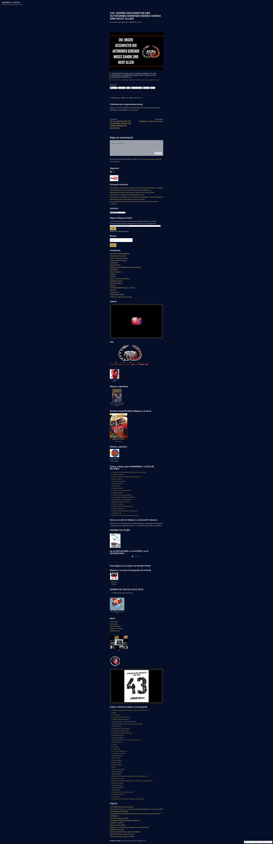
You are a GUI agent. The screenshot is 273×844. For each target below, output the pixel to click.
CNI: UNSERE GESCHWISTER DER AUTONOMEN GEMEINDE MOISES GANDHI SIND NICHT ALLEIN (135, 80)
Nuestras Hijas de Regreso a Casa (122, 506)
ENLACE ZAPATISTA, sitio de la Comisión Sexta (126, 740)
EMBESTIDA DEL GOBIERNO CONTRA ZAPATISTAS (125, 267)
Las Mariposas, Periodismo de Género (123, 497)
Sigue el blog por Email (121, 218)
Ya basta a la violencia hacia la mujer (121, 297)
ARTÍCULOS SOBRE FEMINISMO (119, 253)
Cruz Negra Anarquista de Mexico (122, 733)
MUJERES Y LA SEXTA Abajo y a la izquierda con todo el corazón (129, 827)
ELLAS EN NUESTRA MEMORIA (119, 811)
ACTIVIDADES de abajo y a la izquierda (121, 807)
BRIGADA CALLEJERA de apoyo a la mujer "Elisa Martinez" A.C (131, 710)
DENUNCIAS (113, 263)
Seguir (113, 228)
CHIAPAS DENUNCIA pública (120, 719)
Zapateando (115, 796)
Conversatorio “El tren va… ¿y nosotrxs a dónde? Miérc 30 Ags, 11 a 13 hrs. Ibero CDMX (136, 809)
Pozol (113, 767)
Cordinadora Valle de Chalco (120, 730)
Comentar (158, 153)
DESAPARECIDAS (115, 265)
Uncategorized (114, 292)
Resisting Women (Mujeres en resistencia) (124, 511)
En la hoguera (116, 486)
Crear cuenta (114, 622)
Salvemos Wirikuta (117, 785)
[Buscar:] (121, 240)
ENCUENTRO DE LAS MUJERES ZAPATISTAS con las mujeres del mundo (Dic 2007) (135, 813)
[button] (133, 333)
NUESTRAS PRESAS (116, 283)
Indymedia (115, 746)
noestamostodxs (117, 765)
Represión (113, 290)
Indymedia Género (117, 492)
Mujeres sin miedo (117, 504)
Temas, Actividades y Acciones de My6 (122, 836)
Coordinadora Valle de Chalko (121, 728)
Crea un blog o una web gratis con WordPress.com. (133, 840)
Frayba (114, 744)
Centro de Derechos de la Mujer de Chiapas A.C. (126, 477)
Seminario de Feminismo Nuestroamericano (125, 515)
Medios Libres (116, 758)
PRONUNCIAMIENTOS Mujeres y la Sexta (122, 288)
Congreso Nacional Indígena (118, 260)
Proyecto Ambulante (118, 769)
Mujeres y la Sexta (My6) (117, 825)
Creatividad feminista (118, 481)
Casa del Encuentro (118, 474)
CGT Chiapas (116, 715)
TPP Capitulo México (118, 794)
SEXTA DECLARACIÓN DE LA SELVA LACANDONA (125, 832)
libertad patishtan (117, 755)
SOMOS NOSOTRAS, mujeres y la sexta (122, 834)
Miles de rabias (116, 762)
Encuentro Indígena (118, 737)
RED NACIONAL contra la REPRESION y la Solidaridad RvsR (130, 776)
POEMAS (112, 285)
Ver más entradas (133, 110)
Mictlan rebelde (116, 760)
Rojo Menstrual (116, 513)
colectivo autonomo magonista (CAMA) (124, 721)
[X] (113, 172)
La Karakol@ (116, 749)
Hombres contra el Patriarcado (121, 490)
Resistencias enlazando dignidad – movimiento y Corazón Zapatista (132, 780)
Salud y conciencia (117, 783)
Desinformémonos (117, 735)
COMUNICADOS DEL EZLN (118, 256)
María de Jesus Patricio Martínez (120, 278)
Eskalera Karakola (117, 488)
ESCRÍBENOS (114, 269)
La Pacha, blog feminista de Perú (122, 495)
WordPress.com (115, 631)
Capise (114, 712)
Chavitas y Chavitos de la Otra (121, 717)
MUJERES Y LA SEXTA (11, 2)
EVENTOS (113, 274)
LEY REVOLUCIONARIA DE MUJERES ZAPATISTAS (125, 820)
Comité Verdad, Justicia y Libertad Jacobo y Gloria (127, 724)
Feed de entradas (115, 626)
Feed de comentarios (116, 628)
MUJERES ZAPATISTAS (117, 829)
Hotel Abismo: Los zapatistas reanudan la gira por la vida (127, 194)
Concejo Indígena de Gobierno (119, 258)
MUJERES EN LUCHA (137, 22)
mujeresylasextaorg (116, 22)
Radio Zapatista (116, 774)
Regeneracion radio (118, 778)
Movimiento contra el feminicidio (122, 499)
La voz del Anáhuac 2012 (119, 751)
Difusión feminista (117, 483)
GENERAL (113, 276)
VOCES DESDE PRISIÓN (117, 294)
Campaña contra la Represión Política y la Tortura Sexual (129, 472)
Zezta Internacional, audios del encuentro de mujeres (128, 799)
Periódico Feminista (118, 508)
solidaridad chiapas (118, 787)
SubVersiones (116, 790)
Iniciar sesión (114, 624)
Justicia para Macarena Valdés (119, 818)
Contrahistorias (116, 726)
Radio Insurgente (117, 771)
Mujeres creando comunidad (120, 502)
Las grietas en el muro (118, 753)
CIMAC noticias (116, 479)
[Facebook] (111, 172)
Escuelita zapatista (115, 272)
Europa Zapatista (117, 742)
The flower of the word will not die (122, 792)
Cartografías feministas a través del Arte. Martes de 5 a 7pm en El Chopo (132, 192)
